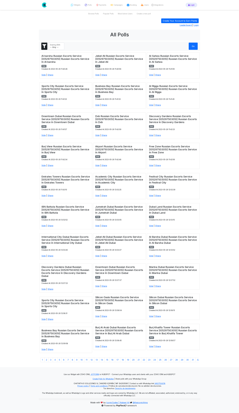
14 (102, 360)
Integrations (158, 5)
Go (193, 46)
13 (97, 360)
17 (118, 360)
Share (50, 75)
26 (165, 360)
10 (82, 360)
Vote (43, 75)
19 (128, 360)
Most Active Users (125, 14)
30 (187, 360)
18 (123, 360)
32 (198, 360)
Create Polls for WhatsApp (103, 379)
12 (92, 360)
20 (133, 360)
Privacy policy (83, 386)
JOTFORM (95, 374)
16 (112, 360)
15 (107, 360)
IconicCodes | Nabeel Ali (117, 402)
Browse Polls (93, 14)
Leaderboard (186, 25)
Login (192, 5)
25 (160, 360)
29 (182, 360)
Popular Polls (108, 14)
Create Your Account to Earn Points (180, 21)
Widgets (77, 5)
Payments (102, 5)
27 (171, 360)
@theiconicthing (140, 402)
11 (87, 360)
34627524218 (159, 383)
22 (144, 360)
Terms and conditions (99, 386)
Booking (133, 5)
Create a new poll (144, 14)
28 (176, 360)
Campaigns (118, 5)
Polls (90, 5)
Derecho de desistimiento (125, 388)
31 (193, 360)
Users (146, 5)
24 (154, 360)
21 (139, 360)
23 (149, 360)
